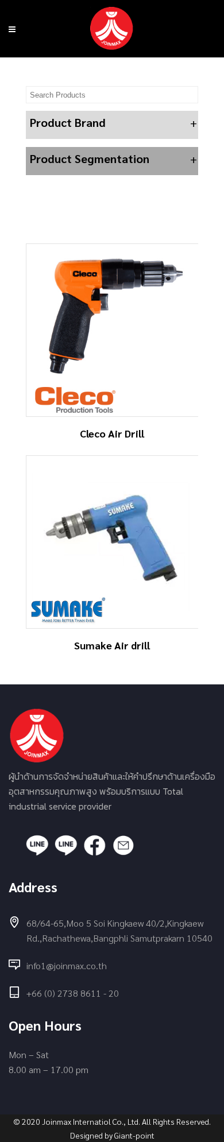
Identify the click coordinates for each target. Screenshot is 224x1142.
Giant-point (134, 1135)
